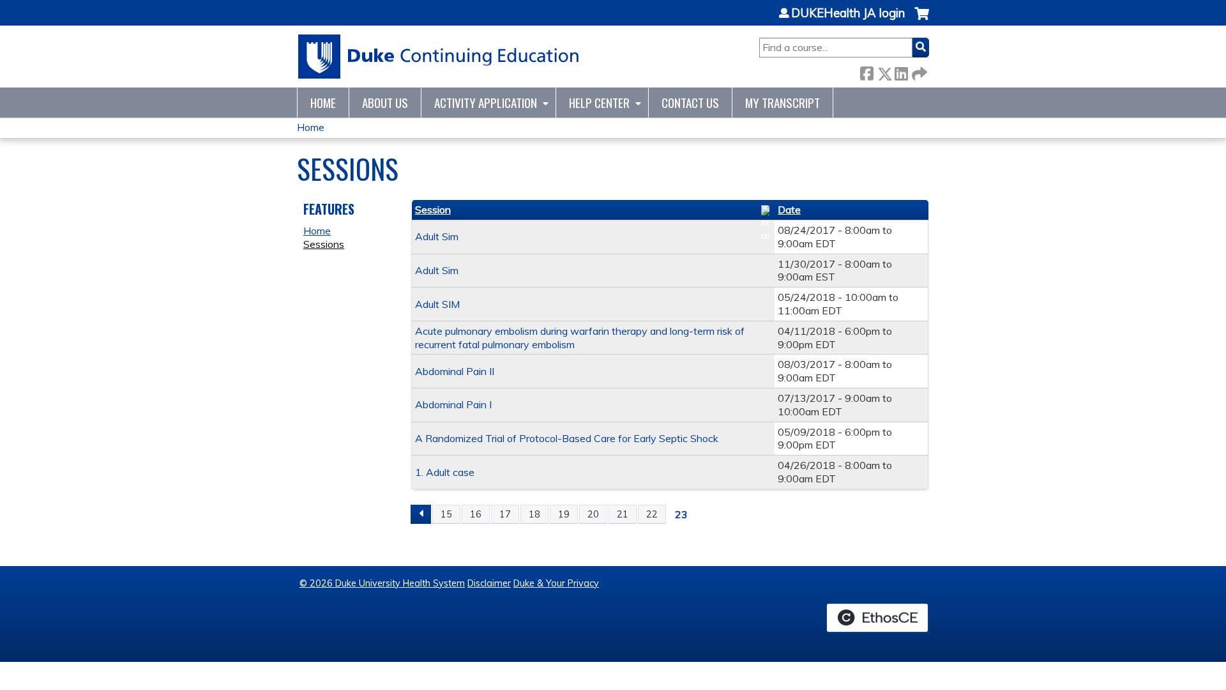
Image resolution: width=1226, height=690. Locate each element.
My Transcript (782, 102)
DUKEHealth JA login (848, 13)
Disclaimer (489, 583)
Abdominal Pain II (454, 371)
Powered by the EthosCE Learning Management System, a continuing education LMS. (877, 617)
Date (789, 209)
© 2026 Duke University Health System (382, 583)
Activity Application (485, 102)
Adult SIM (437, 304)
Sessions (323, 244)
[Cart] (921, 20)
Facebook (866, 71)
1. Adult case (444, 472)
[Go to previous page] (421, 514)
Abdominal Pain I (453, 404)
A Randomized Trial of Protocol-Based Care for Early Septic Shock (566, 438)
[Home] (439, 57)
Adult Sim (436, 236)
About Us (385, 102)
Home (323, 102)
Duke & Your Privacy (556, 583)
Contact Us (690, 102)
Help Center (599, 102)
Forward (918, 71)
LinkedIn (901, 71)
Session (433, 209)
